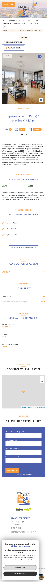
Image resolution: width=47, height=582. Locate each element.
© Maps (30, 407)
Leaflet (23, 407)
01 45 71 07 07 (16, 528)
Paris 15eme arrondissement (14, 24)
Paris (37, 20)
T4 (5, 27)
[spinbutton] (23, 460)
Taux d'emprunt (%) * (13, 457)
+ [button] (42, 378)
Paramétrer (20, 567)
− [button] (42, 381)
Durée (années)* (11, 440)
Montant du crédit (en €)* (14, 432)
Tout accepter (20, 574)
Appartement (33, 24)
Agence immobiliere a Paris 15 (13, 21)
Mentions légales (39, 569)
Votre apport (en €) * (12, 448)
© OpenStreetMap (40, 407)
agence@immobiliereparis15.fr (23, 532)
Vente (30, 20)
